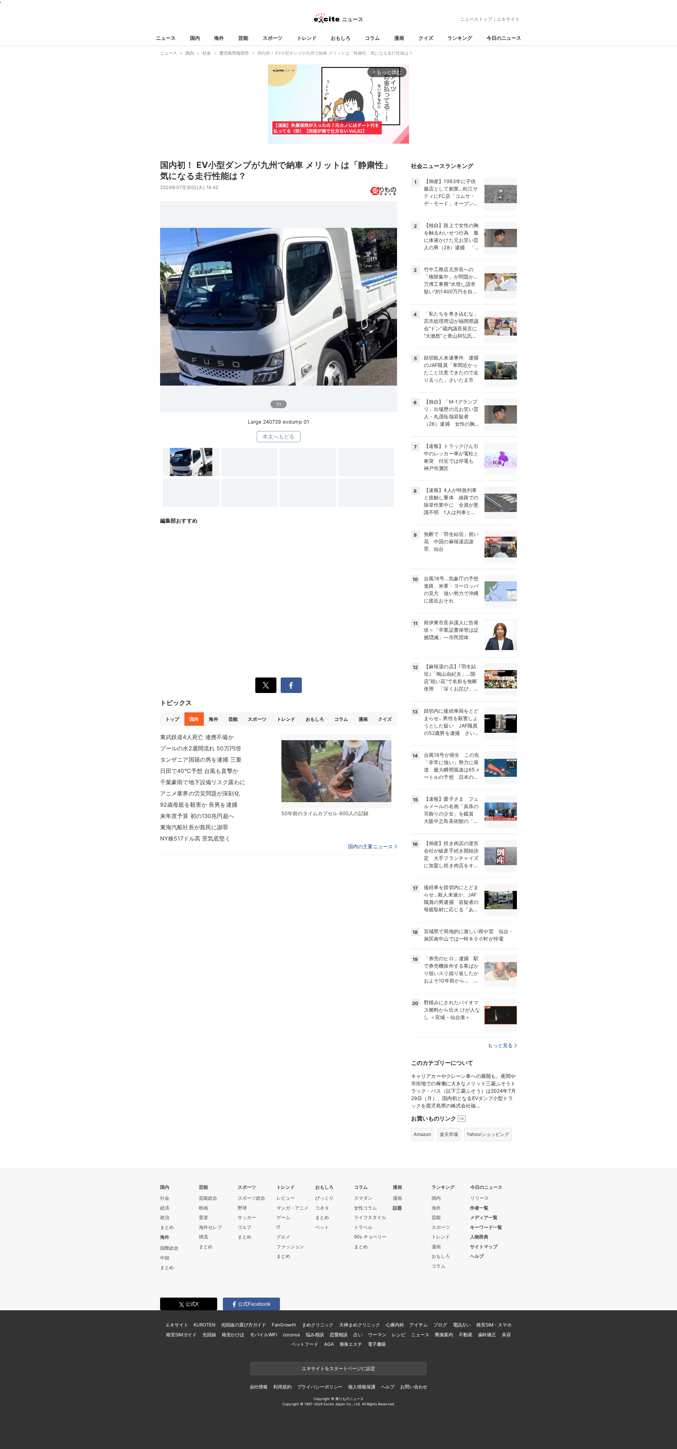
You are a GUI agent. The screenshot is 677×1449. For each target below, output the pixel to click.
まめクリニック (318, 1325)
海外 (219, 38)
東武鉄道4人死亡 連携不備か (197, 737)
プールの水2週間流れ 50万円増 (200, 748)
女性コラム (365, 1208)
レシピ (398, 1334)
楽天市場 (449, 1134)
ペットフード (304, 1344)
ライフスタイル (370, 1217)
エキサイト (508, 19)
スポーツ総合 (251, 1198)
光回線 (209, 1334)
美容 (506, 1334)
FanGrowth (284, 1325)
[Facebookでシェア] (291, 685)
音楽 (203, 1217)
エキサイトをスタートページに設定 (338, 1368)
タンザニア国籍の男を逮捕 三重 (201, 759)
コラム (372, 38)
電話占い (462, 1325)
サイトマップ (484, 1246)
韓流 (203, 1236)
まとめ (167, 1227)
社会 (164, 1198)
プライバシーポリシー (320, 1386)
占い (357, 1334)
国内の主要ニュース (370, 846)
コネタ (322, 1208)
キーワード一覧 (486, 1227)
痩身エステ (351, 1344)
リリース (479, 1198)
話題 (397, 1208)
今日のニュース (504, 38)
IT (278, 1227)
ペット (322, 1227)
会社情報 (259, 1386)
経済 (164, 1208)
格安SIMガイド (181, 1334)
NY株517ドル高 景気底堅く (195, 838)
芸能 (243, 38)
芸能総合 (208, 1198)
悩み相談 (315, 1334)
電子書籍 (377, 1344)
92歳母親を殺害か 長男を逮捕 (198, 804)
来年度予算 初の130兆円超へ (197, 815)
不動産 (465, 1334)
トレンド (307, 38)
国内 (195, 38)
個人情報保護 (361, 1386)
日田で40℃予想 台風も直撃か (199, 770)
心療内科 (395, 1325)
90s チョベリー (370, 1236)
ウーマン (377, 1334)
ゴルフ (244, 1227)
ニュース (166, 38)
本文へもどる (279, 436)
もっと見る (500, 1045)
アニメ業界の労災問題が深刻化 (200, 793)
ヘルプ (477, 1256)
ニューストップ (476, 19)
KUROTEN (204, 1325)
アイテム (418, 1325)
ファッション (290, 1246)
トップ (172, 719)
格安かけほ (233, 1334)
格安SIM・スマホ (494, 1325)
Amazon (422, 1134)
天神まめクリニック (359, 1325)
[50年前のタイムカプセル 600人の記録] (336, 771)
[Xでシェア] (266, 685)
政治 (164, 1217)
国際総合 (169, 1248)
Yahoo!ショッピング (487, 1134)
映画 (203, 1208)
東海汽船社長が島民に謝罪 (194, 827)
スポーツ (272, 38)
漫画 (399, 38)
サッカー (247, 1217)
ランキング (459, 38)
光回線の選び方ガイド (244, 1325)
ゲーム (283, 1217)
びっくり (324, 1198)
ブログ (440, 1325)
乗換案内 (444, 1334)
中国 (164, 1258)
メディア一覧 (484, 1217)
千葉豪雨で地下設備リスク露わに (202, 782)
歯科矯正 (487, 1334)
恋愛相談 (339, 1334)
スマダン (363, 1198)
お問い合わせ (413, 1386)
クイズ (426, 38)
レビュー (285, 1198)
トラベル (363, 1227)
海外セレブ (210, 1227)
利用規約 (282, 1386)
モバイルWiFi (263, 1334)
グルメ (283, 1236)
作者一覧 (479, 1208)
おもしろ (340, 38)
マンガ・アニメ (292, 1208)
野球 (242, 1208)
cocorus (291, 1334)
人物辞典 (479, 1236)
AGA (329, 1344)
